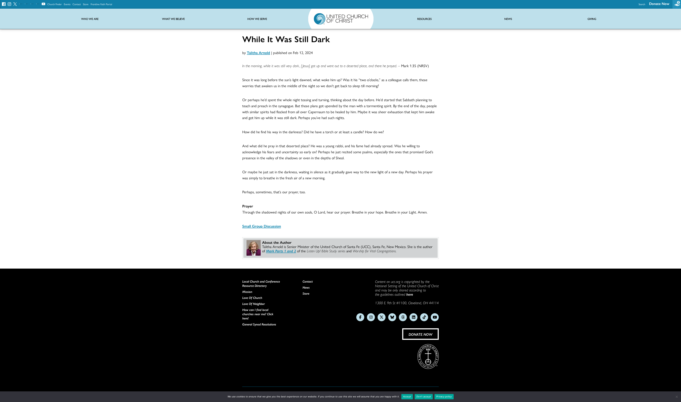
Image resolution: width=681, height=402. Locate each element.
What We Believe (173, 19)
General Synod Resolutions (259, 324)
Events (67, 4)
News (306, 287)
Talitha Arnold (258, 52)
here (409, 294)
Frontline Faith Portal (101, 4)
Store (85, 4)
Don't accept (423, 396)
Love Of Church (252, 298)
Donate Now (659, 3)
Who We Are (90, 19)
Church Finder (54, 4)
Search (642, 4)
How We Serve (257, 19)
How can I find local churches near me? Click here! (257, 314)
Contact (77, 4)
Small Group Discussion (261, 226)
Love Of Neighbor (253, 304)
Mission (247, 291)
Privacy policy (444, 396)
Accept (407, 396)
